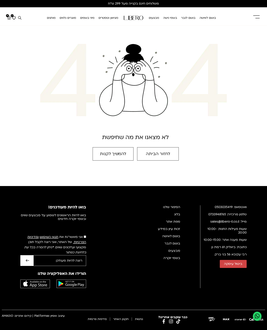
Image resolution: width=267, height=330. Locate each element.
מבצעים (154, 18)
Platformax (41, 316)
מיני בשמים (87, 18)
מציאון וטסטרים (108, 18)
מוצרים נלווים (68, 18)
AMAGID (7, 316)
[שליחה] (27, 260)
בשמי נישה (170, 18)
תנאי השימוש (49, 237)
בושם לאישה (207, 18)
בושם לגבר (188, 18)
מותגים (51, 18)
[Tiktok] (178, 321)
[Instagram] (171, 321)
